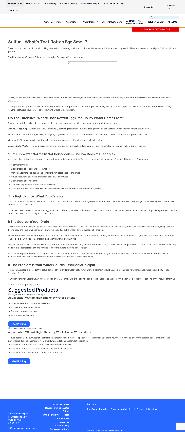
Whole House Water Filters (56, 414)
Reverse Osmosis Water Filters (57, 409)
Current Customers (112, 21)
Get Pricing (19, 324)
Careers (140, 409)
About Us (172, 21)
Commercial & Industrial (115, 3)
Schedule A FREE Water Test (156, 29)
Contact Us (13, 10)
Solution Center (155, 21)
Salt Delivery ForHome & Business (134, 22)
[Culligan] (18, 22)
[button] (150, 7)
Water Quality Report (90, 3)
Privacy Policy (62, 425)
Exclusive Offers (15, 3)
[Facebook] (160, 7)
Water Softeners (52, 21)
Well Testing (50, 3)
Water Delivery (90, 21)
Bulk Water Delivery (68, 3)
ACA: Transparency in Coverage (22, 428)
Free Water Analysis (97, 409)
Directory (152, 409)
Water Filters (72, 21)
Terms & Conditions (59, 429)
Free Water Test (33, 3)
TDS (161, 269)
